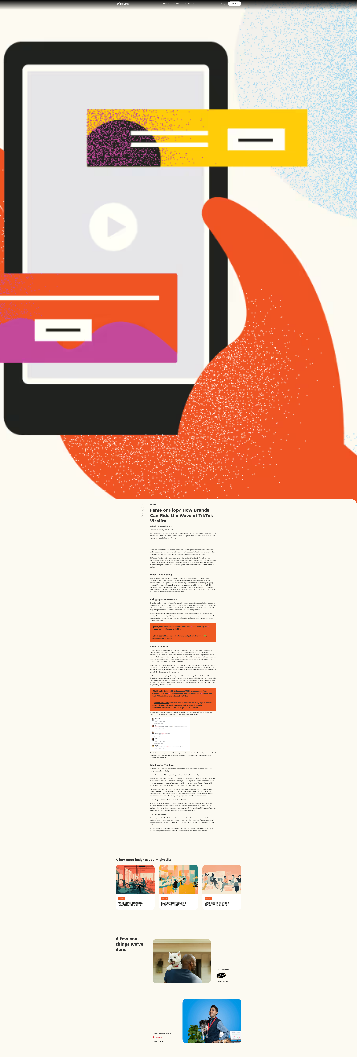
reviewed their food (159, 605)
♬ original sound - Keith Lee (171, 629)
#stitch (166, 691)
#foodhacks (172, 708)
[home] (123, 3)
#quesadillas (178, 705)
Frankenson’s (188, 603)
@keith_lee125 (158, 627)
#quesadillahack (167, 705)
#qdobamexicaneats (160, 708)
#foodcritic (156, 629)
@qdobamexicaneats (161, 703)
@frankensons (158, 636)
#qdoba (199, 705)
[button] (166, 3)
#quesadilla (156, 705)
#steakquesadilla (189, 705)
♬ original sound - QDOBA (188, 708)
